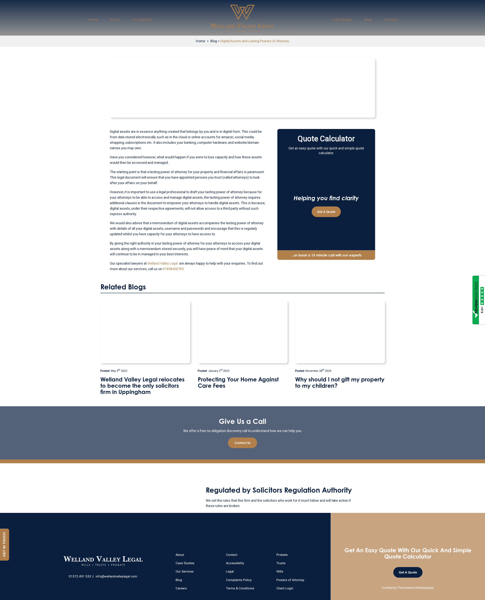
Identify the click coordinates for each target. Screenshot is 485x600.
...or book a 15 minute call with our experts (326, 255)
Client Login (284, 588)
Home (93, 20)
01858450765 (173, 269)
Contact (391, 20)
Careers (181, 588)
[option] (145, 345)
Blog (368, 20)
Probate (282, 555)
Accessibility (235, 563)
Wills (279, 571)
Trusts (281, 563)
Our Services (142, 20)
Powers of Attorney (290, 580)
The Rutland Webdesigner (415, 588)
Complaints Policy (239, 580)
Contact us (242, 443)
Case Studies (342, 20)
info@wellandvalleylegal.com (116, 576)
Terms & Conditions (240, 588)
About (115, 20)
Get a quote (326, 212)
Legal (230, 571)
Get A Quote (408, 572)
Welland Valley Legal (162, 263)
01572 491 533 (80, 576)
